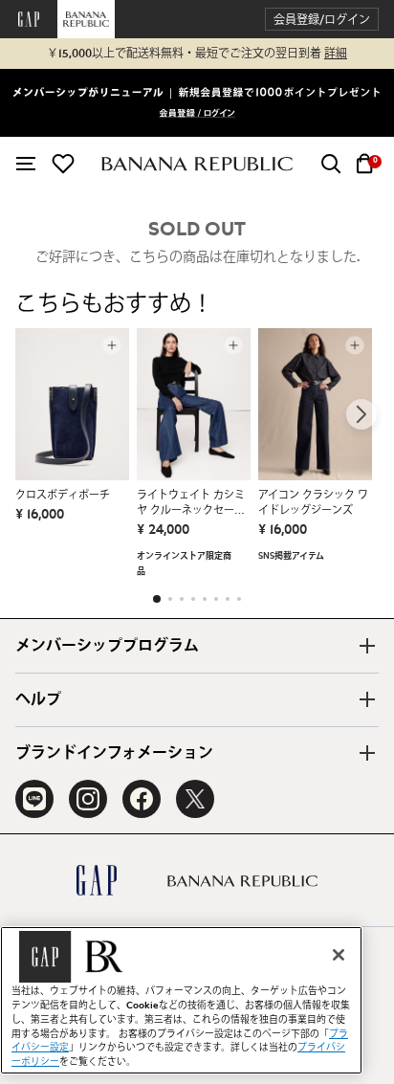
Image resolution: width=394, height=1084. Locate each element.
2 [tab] (170, 599)
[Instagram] (88, 799)
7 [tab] (228, 599)
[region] (181, 1000)
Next (361, 414)
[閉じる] (338, 955)
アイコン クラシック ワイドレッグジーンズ (313, 503)
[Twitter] (195, 799)
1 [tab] (157, 599)
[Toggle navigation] (25, 163)
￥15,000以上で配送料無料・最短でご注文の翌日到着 (197, 53)
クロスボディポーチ (62, 495)
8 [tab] (239, 599)
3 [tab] (182, 599)
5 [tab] (205, 599)
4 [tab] (193, 599)
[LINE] (34, 799)
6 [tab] (216, 599)
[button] (322, 20)
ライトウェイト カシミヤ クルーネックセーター (191, 504)
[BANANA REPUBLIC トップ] (197, 164)
